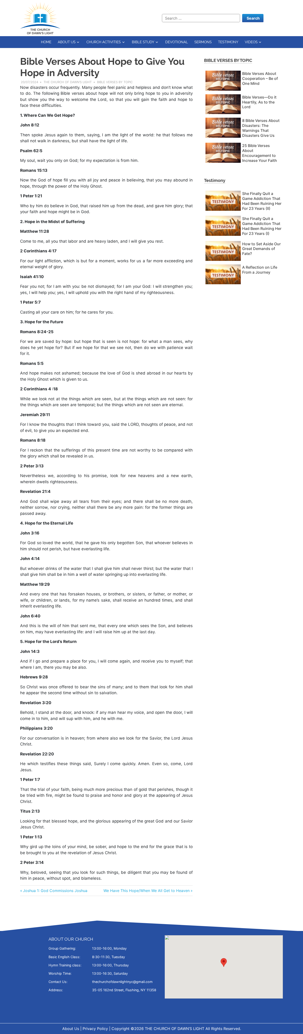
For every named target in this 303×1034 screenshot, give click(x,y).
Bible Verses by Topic (115, 82)
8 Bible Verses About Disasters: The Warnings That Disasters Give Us (261, 128)
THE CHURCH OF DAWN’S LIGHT (175, 1028)
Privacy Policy (95, 1028)
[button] (224, 962)
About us (67, 42)
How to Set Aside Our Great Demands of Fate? (261, 248)
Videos (251, 42)
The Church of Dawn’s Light (68, 82)
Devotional (176, 42)
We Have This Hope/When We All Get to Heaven (146, 890)
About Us (70, 1028)
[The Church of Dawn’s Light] (40, 17)
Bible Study (143, 42)
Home (46, 42)
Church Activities (103, 42)
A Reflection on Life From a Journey (259, 270)
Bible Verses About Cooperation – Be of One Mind (260, 78)
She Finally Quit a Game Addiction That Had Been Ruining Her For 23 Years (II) (261, 201)
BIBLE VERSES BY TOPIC (228, 60)
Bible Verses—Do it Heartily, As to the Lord (259, 102)
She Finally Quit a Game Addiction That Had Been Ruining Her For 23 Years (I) (261, 226)
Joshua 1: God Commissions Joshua (55, 890)
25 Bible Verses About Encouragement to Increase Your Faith (259, 153)
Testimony (228, 42)
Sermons (203, 42)
